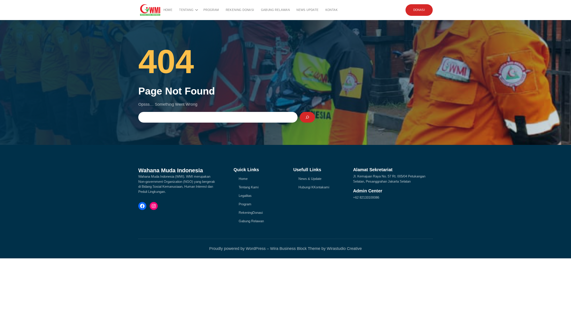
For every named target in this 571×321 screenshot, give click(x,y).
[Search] (307, 117)
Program (245, 204)
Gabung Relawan (251, 221)
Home (168, 10)
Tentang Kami (249, 187)
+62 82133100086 (366, 197)
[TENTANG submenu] (196, 9)
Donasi (257, 212)
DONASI (419, 10)
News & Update (309, 179)
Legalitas (245, 196)
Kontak (319, 187)
